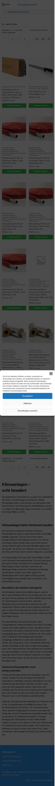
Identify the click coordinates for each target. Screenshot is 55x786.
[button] (51, 373)
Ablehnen (27, 403)
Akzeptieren (27, 396)
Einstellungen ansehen (27, 410)
